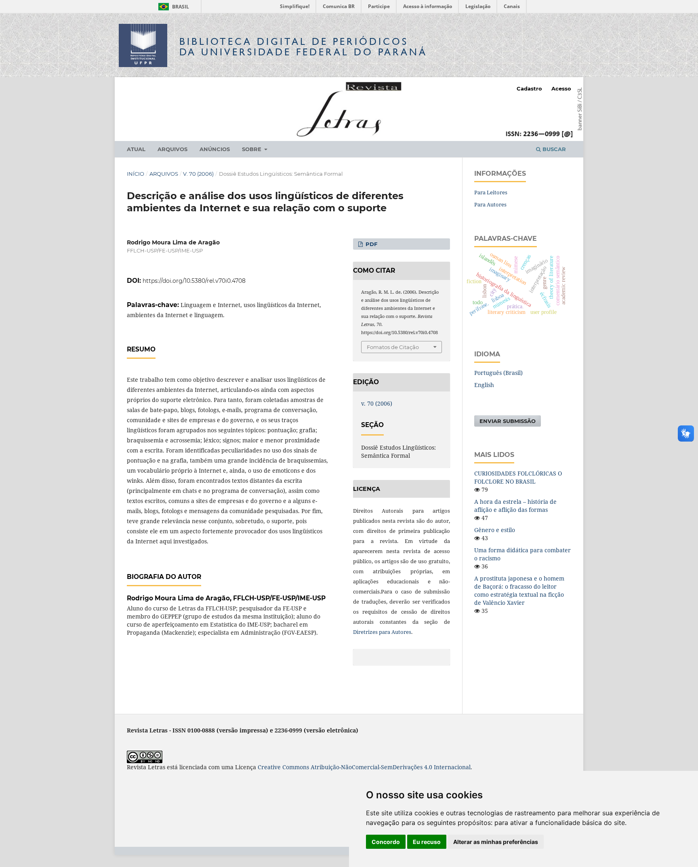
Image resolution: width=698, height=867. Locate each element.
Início (135, 173)
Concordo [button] (386, 841)
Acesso (561, 88)
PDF (370, 244)
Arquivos (172, 149)
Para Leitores (490, 192)
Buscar (553, 149)
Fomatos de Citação (393, 347)
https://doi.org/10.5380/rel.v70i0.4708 (194, 280)
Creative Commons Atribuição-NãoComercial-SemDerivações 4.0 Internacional (364, 767)
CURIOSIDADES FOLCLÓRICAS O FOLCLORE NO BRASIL (518, 477)
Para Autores (490, 204)
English (484, 385)
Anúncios (215, 149)
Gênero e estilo (494, 530)
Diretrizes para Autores (382, 632)
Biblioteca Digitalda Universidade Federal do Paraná (303, 46)
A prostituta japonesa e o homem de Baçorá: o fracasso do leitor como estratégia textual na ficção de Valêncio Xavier (519, 590)
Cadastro (529, 88)
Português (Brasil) (498, 373)
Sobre (252, 149)
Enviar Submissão (507, 421)
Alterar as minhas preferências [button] (495, 841)
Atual (136, 149)
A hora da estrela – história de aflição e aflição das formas (515, 505)
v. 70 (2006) (198, 173)
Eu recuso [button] (427, 841)
